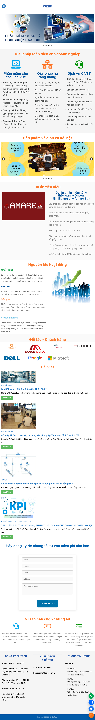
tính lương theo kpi (23, 521)
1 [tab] (43, 45)
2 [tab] (46, 45)
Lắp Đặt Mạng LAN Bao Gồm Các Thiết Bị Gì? (24, 389)
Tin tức (11, 385)
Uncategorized (7, 431)
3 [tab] (48, 45)
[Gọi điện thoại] (91, 696)
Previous (3, 158)
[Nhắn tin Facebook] (91, 708)
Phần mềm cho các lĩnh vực (16, 75)
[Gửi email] (91, 715)
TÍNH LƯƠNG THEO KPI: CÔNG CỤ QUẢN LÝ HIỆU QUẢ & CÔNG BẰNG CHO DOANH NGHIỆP (46, 525)
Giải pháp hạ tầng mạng (47, 75)
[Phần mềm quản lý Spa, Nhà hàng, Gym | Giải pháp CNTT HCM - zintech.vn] (47, 6)
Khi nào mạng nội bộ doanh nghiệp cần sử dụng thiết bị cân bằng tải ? (37, 483)
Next (91, 158)
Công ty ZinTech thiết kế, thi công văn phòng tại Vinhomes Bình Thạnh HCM (40, 435)
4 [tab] (51, 45)
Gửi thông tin (47, 604)
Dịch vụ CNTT (79, 73)
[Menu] (4, 6)
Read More (7, 398)
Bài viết (4, 385)
